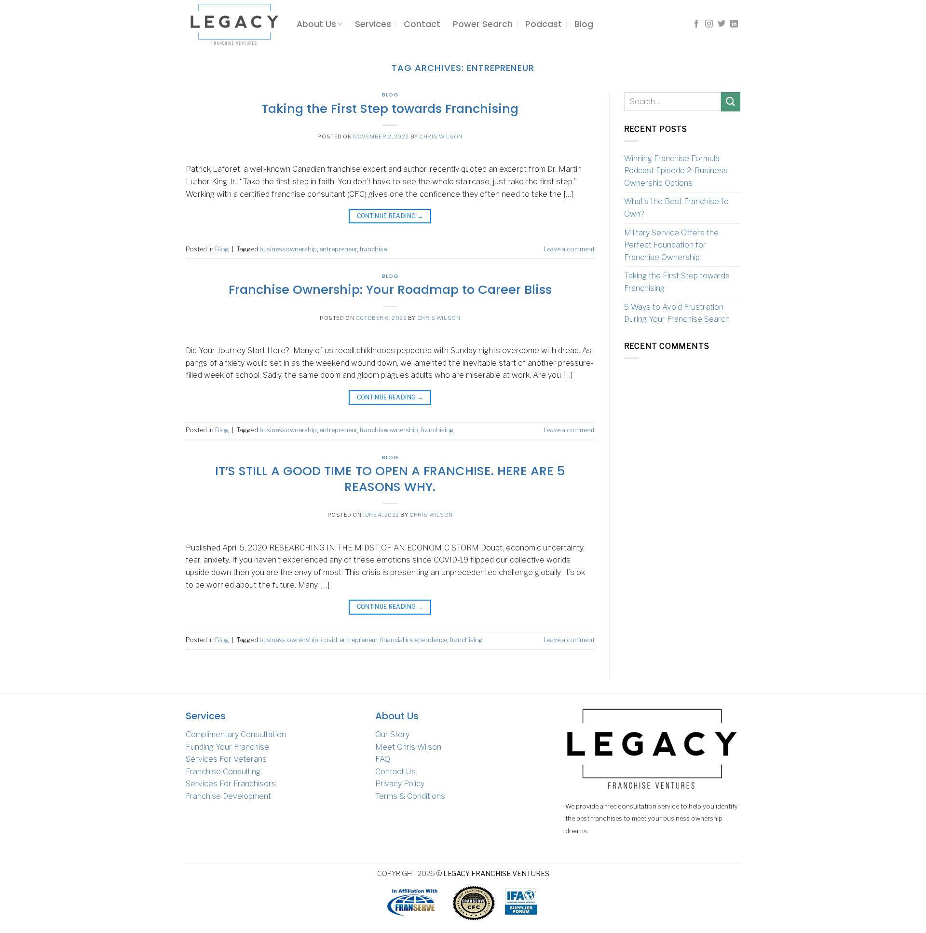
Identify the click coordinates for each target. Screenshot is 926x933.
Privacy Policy (399, 783)
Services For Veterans (226, 759)
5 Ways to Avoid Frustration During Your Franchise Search (677, 313)
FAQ (382, 759)
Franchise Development (228, 796)
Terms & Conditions (410, 796)
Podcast (543, 24)
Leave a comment (569, 249)
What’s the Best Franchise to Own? (676, 208)
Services (373, 24)
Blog (583, 24)
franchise (373, 249)
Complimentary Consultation (236, 734)
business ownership (288, 640)
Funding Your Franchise (227, 747)
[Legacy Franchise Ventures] (234, 24)
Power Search (483, 24)
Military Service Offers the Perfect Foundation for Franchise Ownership (671, 245)
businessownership (288, 249)
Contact (422, 24)
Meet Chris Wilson (408, 747)
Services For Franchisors (231, 783)
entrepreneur (338, 249)
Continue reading (390, 216)
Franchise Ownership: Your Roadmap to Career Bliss (390, 289)
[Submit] (730, 101)
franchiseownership (388, 430)
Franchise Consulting (223, 771)
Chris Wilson (441, 136)
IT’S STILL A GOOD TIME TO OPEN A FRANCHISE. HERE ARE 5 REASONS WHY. (390, 478)
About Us (316, 24)
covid (329, 640)
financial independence (413, 640)
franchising (437, 430)
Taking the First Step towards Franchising (389, 108)
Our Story (392, 734)
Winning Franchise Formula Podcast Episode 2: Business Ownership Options (676, 171)
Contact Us (395, 771)
